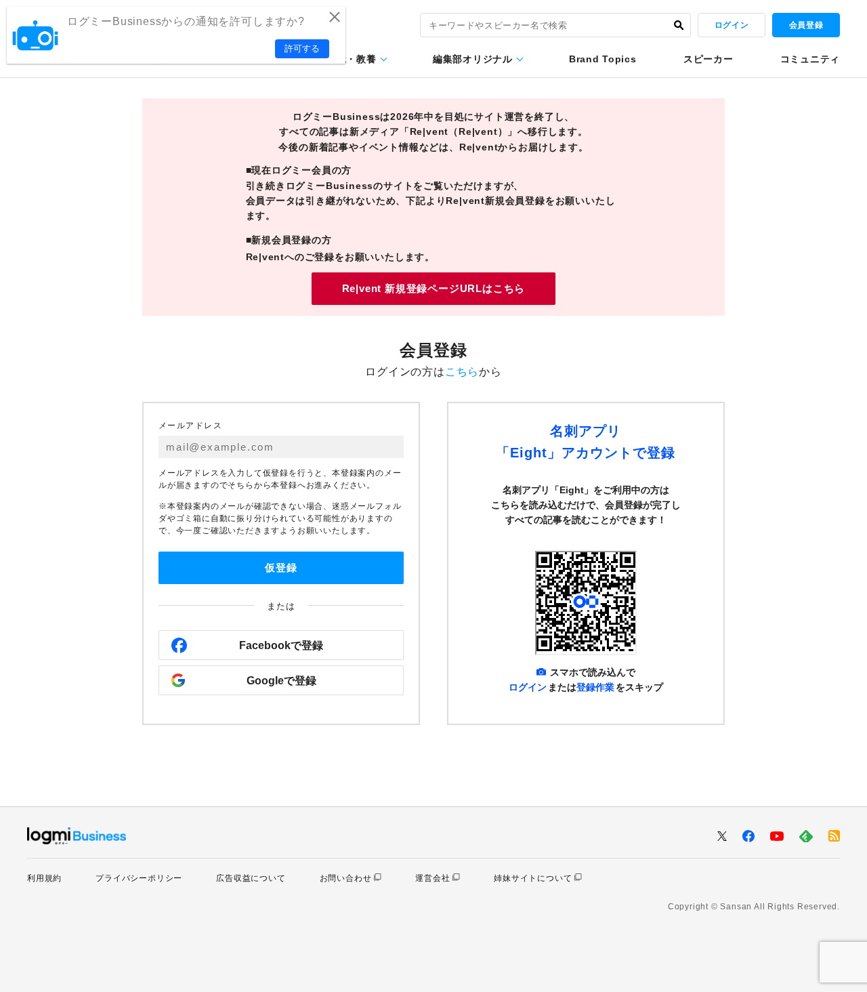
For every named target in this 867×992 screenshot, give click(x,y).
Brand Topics (602, 59)
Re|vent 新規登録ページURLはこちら (434, 288)
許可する (302, 48)
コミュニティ (810, 59)
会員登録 (806, 25)
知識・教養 (351, 59)
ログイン (731, 25)
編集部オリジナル (473, 59)
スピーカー (708, 59)
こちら (462, 371)
